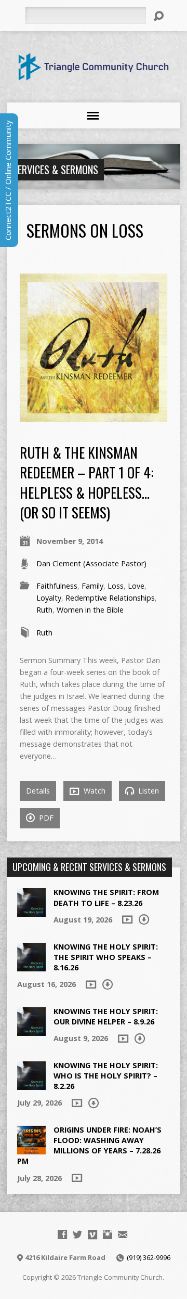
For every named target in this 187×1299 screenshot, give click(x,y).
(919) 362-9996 (148, 1257)
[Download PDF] (144, 919)
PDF (45, 818)
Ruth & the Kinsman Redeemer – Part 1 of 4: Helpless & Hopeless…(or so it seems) (87, 482)
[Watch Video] (127, 919)
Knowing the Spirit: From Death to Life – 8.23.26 (106, 897)
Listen (147, 791)
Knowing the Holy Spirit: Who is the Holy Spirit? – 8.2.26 (106, 1075)
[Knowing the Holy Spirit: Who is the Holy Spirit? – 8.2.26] (31, 1084)
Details (38, 791)
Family (92, 586)
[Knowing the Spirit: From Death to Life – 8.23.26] (31, 911)
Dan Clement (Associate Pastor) (91, 563)
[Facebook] (62, 1234)
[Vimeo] (92, 1234)
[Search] (158, 16)
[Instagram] (107, 1234)
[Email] (122, 1234)
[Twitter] (77, 1234)
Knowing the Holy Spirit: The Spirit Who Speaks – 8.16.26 (106, 957)
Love (136, 586)
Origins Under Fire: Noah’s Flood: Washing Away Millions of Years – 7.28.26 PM (89, 1145)
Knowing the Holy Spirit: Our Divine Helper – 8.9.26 (106, 1016)
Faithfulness (56, 586)
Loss (116, 586)
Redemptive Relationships (110, 598)
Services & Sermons (55, 169)
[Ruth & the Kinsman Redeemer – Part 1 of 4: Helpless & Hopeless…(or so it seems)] (94, 416)
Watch (93, 791)
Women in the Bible (90, 610)
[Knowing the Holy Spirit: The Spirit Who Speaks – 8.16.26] (31, 965)
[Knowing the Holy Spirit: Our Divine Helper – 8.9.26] (31, 1030)
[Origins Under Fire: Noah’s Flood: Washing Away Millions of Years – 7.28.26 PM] (31, 1149)
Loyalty (48, 598)
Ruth (44, 610)
